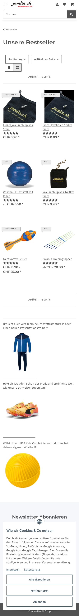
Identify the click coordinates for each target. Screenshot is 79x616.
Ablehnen (39, 601)
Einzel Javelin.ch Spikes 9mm (18, 127)
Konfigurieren (39, 590)
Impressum (13, 569)
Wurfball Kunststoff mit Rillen (18, 194)
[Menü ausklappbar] (5, 2)
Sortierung (15, 59)
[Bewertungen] (10, 133)
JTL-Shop (46, 611)
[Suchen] (71, 14)
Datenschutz (32, 569)
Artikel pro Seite (44, 59)
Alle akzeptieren (39, 579)
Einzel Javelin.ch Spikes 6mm (57, 127)
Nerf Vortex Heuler (15, 259)
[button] (57, 4)
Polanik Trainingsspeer (57, 259)
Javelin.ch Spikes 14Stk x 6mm (58, 194)
